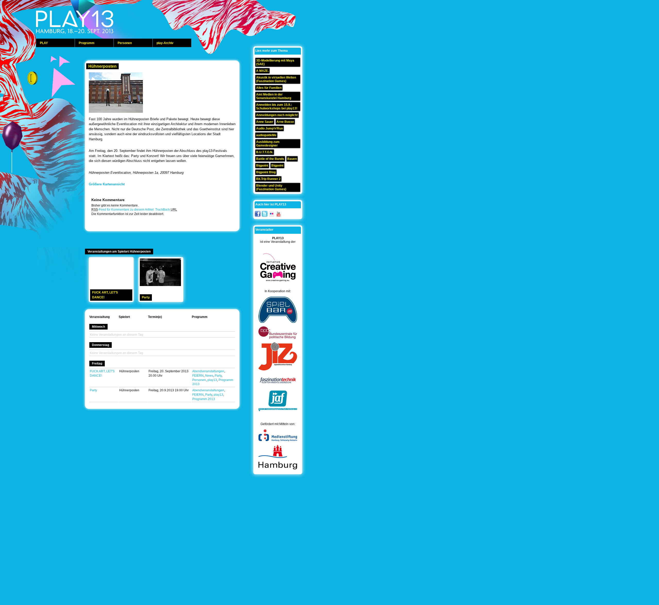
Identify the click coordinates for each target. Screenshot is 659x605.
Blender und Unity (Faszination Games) (271, 187)
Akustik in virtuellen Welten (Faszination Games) (276, 79)
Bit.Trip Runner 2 (268, 179)
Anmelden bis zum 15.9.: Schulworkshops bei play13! (276, 106)
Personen (125, 43)
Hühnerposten (102, 66)
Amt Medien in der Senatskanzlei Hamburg (273, 96)
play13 (212, 380)
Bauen (292, 159)
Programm (86, 43)
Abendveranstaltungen (208, 371)
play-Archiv (165, 43)
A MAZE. (262, 71)
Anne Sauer (264, 122)
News (209, 375)
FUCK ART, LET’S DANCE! (105, 295)
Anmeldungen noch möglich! (277, 115)
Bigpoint (262, 165)
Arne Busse (285, 122)
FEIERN (198, 375)
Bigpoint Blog (266, 172)
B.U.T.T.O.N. (264, 152)
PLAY (44, 43)
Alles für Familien (269, 88)
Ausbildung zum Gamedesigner (268, 143)
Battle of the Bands (270, 159)
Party (146, 297)
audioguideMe (266, 135)
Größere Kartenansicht (107, 184)
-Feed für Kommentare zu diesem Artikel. (122, 209)
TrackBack (166, 209)
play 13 (87, 23)
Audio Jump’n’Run (269, 128)
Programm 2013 (203, 399)
